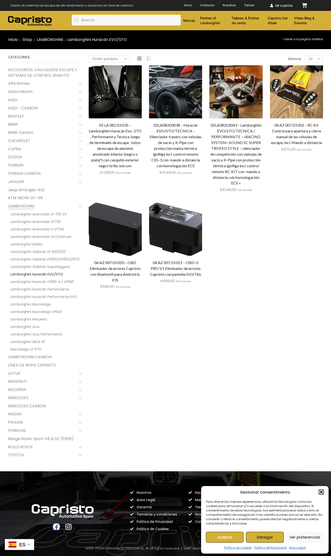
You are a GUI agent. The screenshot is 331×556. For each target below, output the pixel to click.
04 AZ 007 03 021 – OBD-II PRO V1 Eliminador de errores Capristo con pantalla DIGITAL (175, 268)
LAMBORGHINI (50, 39)
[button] (321, 492)
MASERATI (17, 381)
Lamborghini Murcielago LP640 (36, 311)
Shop (27, 39)
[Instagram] (68, 526)
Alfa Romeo (19, 83)
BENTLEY (16, 116)
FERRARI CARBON (24, 173)
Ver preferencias (305, 537)
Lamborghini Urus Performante (36, 334)
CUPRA (14, 149)
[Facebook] (56, 526)
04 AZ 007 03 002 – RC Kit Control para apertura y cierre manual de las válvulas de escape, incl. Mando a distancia (296, 134)
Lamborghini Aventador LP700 (35, 221)
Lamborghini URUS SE (27, 341)
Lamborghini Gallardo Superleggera (40, 266)
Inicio (188, 5)
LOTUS (14, 373)
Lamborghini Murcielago (30, 304)
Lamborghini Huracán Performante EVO (43, 296)
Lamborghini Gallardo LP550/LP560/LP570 (44, 259)
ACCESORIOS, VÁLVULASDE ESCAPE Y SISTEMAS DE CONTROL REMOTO (42, 72)
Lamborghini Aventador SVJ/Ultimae (40, 236)
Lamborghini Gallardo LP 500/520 (38, 251)
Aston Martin (20, 91)
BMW (13, 124)
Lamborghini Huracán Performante (39, 289)
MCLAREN (17, 389)
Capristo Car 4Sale (278, 20)
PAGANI (15, 422)
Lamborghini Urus (24, 326)
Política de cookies (238, 548)
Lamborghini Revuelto (28, 319)
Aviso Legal (297, 548)
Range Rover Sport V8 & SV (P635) (41, 439)
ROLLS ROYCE (20, 447)
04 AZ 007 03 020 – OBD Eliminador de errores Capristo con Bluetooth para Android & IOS (115, 271)
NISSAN (14, 414)
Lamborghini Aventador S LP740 (37, 229)
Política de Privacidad (270, 548)
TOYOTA (16, 455)
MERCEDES (18, 398)
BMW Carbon (20, 132)
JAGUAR (16, 181)
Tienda (249, 5)
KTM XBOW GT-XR (25, 198)
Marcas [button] (189, 20)
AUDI (12, 100)
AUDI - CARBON (23, 108)
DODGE (15, 157)
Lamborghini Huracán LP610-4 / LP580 (42, 281)
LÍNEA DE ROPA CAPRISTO (32, 365)
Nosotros (229, 5)
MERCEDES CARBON (27, 406)
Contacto (207, 5)
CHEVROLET (19, 141)
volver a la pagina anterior (303, 39)
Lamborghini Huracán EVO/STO (36, 274)
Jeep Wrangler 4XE (26, 190)
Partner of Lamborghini (210, 20)
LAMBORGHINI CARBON (29, 357)
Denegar (265, 537)
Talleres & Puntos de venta (245, 20)
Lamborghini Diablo (26, 244)
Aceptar (224, 537)
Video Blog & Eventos (304, 20)
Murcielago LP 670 (25, 349)
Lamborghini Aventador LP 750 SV (38, 214)
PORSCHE (17, 430)
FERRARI (15, 165)
